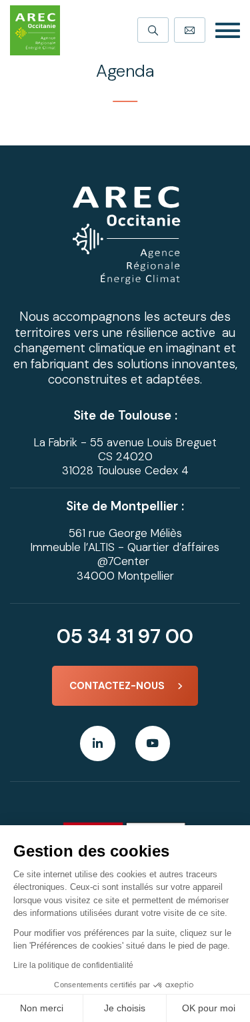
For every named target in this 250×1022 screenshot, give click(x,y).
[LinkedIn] (97, 743)
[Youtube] (153, 743)
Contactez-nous (117, 685)
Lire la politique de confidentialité (73, 965)
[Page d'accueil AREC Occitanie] (35, 30)
